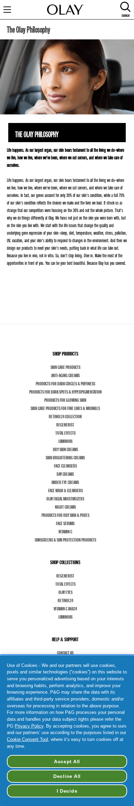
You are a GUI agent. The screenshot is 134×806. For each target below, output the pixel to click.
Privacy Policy (29, 726)
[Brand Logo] (65, 9)
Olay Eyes (65, 592)
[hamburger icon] (11, 9)
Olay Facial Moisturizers (65, 499)
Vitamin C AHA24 (65, 609)
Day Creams (65, 474)
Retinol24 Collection (65, 416)
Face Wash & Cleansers (65, 490)
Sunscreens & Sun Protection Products (65, 540)
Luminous (65, 441)
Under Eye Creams (65, 482)
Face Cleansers (65, 466)
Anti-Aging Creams (65, 375)
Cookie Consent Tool (27, 739)
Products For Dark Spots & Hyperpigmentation (65, 392)
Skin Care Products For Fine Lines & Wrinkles (65, 408)
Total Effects (65, 433)
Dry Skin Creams (65, 449)
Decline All (67, 776)
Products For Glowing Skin (65, 400)
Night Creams (65, 507)
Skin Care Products (65, 367)
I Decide (67, 791)
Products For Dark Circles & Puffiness (65, 384)
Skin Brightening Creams (65, 458)
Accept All (67, 761)
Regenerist (65, 425)
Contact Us (65, 653)
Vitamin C (65, 532)
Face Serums (65, 523)
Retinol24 (65, 600)
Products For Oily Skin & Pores (65, 515)
